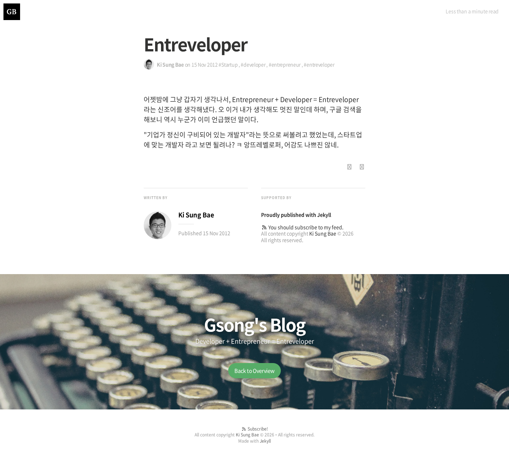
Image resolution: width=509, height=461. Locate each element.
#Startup (228, 64)
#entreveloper (319, 64)
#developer (253, 64)
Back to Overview (254, 370)
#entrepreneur (285, 64)
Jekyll (324, 214)
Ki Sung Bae (322, 233)
